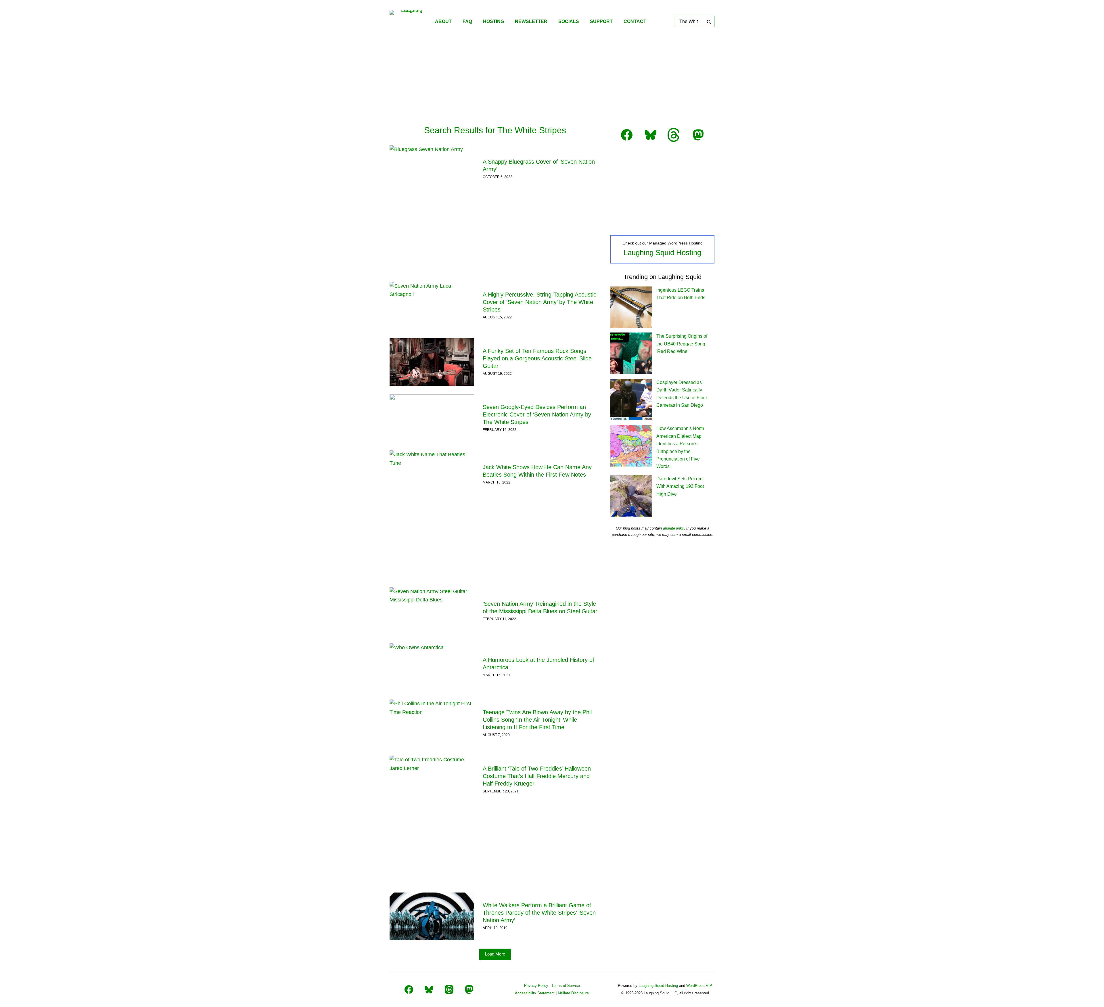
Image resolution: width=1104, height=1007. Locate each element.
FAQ (467, 21)
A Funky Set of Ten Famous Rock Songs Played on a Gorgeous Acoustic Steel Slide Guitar (537, 358)
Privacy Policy (536, 985)
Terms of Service (565, 985)
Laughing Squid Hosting (662, 252)
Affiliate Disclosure (573, 993)
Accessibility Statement (535, 993)
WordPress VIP (699, 985)
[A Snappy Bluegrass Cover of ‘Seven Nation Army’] (432, 169)
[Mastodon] (469, 989)
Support (601, 21)
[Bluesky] (429, 989)
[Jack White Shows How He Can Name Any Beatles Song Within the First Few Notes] (432, 474)
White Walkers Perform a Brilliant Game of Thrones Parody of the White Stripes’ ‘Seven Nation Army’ (539, 912)
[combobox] (689, 21)
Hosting (493, 21)
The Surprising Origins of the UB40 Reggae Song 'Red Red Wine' (681, 344)
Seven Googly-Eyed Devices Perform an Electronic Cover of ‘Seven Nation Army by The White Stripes (537, 414)
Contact (635, 21)
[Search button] (708, 21)
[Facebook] (409, 989)
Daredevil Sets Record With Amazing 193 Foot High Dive (680, 486)
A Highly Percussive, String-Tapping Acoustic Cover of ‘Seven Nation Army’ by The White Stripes (539, 302)
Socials (568, 21)
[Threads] (449, 989)
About (443, 21)
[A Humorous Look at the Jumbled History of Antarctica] (432, 667)
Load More (495, 953)
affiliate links (673, 528)
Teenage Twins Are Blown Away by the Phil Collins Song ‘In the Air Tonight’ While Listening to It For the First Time (537, 719)
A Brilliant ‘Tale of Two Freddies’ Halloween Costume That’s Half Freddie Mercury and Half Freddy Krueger (537, 776)
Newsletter (531, 21)
